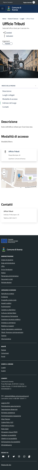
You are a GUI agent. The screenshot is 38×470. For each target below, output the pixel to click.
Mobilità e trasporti (7, 326)
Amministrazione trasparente (11, 416)
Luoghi (3, 367)
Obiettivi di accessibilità (9, 438)
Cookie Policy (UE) (7, 422)
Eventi (3, 371)
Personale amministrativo (9, 276)
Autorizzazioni (6, 306)
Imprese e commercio (8, 322)
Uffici (3, 266)
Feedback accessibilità (8, 435)
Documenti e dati (7, 279)
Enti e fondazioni (6, 269)
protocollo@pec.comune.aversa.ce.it (17, 396)
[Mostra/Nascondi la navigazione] (2, 8)
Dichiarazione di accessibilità (10, 441)
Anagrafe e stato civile (8, 300)
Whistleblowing (6, 445)
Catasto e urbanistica (8, 309)
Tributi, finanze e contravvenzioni (12, 332)
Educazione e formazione (9, 316)
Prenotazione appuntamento (11, 406)
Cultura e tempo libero (8, 313)
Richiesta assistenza (8, 412)
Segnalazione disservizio (9, 409)
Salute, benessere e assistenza (11, 329)
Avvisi (3, 356)
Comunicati (5, 353)
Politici (3, 272)
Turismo (3, 335)
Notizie (3, 350)
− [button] (4, 173)
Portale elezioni (6, 282)
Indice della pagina (8, 86)
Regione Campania (7, 2)
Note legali (5, 429)
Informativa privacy (7, 425)
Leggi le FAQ (5, 403)
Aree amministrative (8, 263)
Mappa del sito (6, 465)
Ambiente (4, 297)
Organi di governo (7, 260)
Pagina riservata (27, 2)
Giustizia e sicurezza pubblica (10, 319)
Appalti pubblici (6, 303)
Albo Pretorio (5, 419)
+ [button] (4, 170)
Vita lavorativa (6, 339)
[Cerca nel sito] (32, 8)
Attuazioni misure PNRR (9, 432)
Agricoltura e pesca (7, 293)
